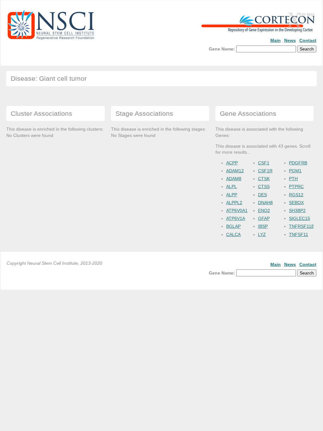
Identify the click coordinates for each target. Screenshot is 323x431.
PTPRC (296, 186)
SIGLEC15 (299, 218)
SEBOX (296, 202)
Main (275, 40)
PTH (293, 178)
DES (262, 194)
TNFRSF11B (301, 226)
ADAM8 (233, 178)
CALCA (233, 234)
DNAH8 (265, 202)
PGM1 (295, 170)
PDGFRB (298, 162)
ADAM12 (235, 170)
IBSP (263, 226)
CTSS (264, 186)
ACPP (232, 162)
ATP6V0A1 (237, 210)
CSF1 (263, 162)
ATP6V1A (235, 218)
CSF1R (265, 170)
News (290, 40)
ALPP (231, 194)
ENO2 (264, 210)
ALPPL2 (234, 202)
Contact (307, 40)
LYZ (262, 234)
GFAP (264, 218)
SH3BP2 (297, 210)
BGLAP (233, 226)
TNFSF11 (298, 234)
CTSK (264, 178)
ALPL (231, 186)
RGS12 (296, 194)
